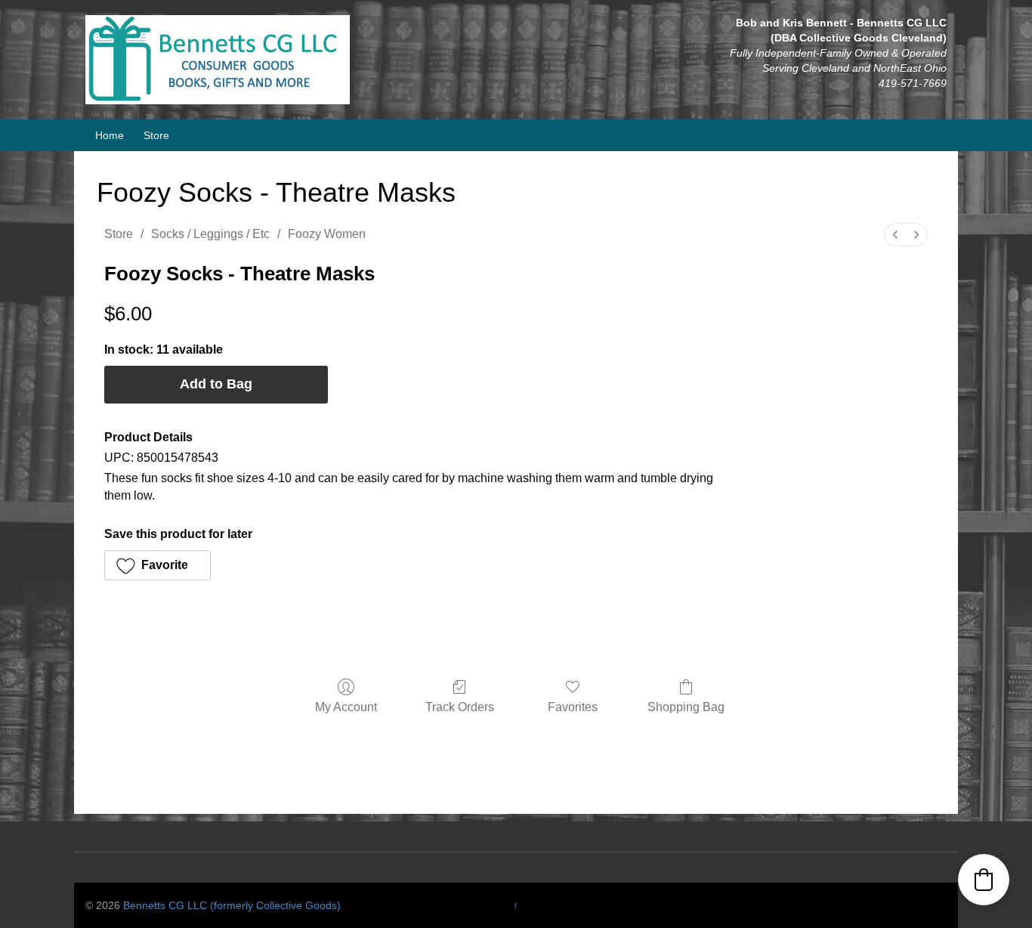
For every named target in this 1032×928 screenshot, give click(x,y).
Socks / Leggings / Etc (210, 233)
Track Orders (459, 707)
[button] (157, 565)
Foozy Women (327, 233)
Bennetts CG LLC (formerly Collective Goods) (232, 905)
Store (156, 135)
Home (109, 135)
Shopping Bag (686, 707)
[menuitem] (895, 235)
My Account (346, 707)
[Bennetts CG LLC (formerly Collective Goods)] (217, 59)
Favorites (573, 707)
